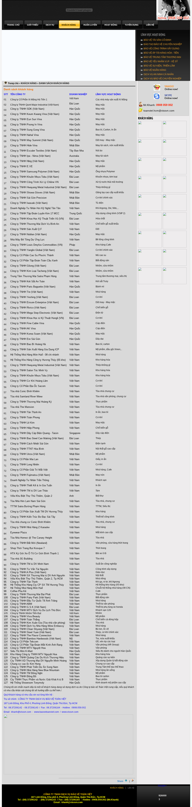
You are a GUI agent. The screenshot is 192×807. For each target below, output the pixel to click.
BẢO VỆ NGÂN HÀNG (155, 70)
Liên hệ (131, 788)
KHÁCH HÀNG (29, 83)
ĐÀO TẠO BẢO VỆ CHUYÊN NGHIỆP (163, 44)
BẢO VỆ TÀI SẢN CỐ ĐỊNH (157, 40)
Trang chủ (13, 83)
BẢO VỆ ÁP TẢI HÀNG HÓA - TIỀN (161, 53)
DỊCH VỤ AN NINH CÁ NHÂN (159, 74)
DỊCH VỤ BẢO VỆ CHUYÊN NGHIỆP (162, 78)
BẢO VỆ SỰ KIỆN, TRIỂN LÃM (159, 65)
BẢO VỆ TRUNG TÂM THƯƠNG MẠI (162, 57)
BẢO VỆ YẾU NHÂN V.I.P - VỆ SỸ (161, 61)
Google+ (162, 785)
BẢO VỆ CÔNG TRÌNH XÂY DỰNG (161, 48)
